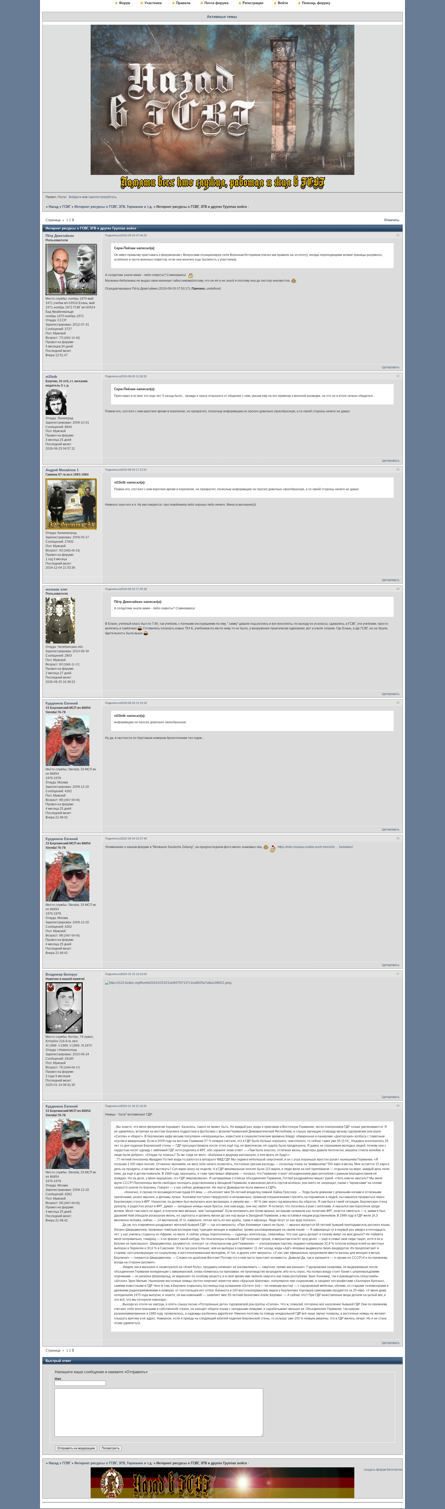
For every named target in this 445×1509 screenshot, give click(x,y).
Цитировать (390, 367)
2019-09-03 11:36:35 (134, 376)
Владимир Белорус (62, 974)
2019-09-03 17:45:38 (134, 589)
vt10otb (51, 377)
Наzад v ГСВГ (60, 207)
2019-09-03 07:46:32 (134, 235)
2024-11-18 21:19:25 (134, 1106)
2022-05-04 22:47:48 (134, 838)
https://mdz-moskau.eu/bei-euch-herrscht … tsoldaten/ (315, 847)
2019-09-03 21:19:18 (134, 702)
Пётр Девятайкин (60, 236)
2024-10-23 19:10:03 (134, 974)
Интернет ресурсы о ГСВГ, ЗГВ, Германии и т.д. (113, 207)
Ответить (391, 220)
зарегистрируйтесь (102, 197)
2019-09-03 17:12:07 (134, 469)
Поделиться (113, 235)
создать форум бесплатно (383, 1469)
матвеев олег (56, 589)
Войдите (75, 197)
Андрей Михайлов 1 (62, 470)
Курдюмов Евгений (62, 703)
